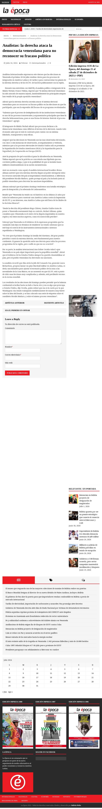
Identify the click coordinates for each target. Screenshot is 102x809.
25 (51, 681)
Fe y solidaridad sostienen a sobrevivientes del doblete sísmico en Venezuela (37, 620)
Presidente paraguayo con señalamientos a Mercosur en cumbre (32, 649)
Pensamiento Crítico (11, 24)
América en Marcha (43, 19)
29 (9, 686)
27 (79, 681)
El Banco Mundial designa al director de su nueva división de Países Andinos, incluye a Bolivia (44, 592)
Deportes (66, 797)
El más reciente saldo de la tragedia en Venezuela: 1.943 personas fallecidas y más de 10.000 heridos (47, 641)
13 (79, 673)
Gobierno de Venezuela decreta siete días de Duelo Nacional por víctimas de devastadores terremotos (47, 608)
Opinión (28, 19)
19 (65, 677)
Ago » (10, 692)
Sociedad (55, 797)
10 (37, 673)
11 (51, 673)
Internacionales (63, 19)
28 (93, 681)
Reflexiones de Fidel (10, 801)
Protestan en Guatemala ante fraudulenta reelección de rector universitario (37, 616)
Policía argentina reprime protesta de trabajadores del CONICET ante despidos (38, 612)
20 (79, 677)
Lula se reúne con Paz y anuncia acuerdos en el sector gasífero (31, 633)
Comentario (10, 328)
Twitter (16, 2)
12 (65, 673)
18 (51, 677)
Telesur (24, 63)
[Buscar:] (87, 29)
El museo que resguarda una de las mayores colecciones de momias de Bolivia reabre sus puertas (46, 588)
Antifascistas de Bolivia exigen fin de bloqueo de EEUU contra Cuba (33, 624)
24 (37, 681)
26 (65, 681)
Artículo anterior (14, 303)
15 (9, 677)
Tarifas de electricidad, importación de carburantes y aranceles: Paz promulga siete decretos (44, 604)
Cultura (27, 24)
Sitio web (9, 363)
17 (37, 677)
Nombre (8, 347)
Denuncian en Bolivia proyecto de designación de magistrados (31, 629)
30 (23, 686)
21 (93, 677)
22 (9, 681)
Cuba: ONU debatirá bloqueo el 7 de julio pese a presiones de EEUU (33, 645)
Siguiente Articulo (54, 303)
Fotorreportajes (80, 797)
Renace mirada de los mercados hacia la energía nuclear (29, 637)
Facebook (5, 2)
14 (93, 673)
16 (23, 677)
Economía (79, 19)
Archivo (24, 801)
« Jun (4, 692)
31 (37, 686)
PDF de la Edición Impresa (83, 35)
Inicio (25, 2)
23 (23, 681)
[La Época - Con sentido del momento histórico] (16, 10)
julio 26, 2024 (11, 63)
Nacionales (16, 19)
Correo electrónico (12, 355)
